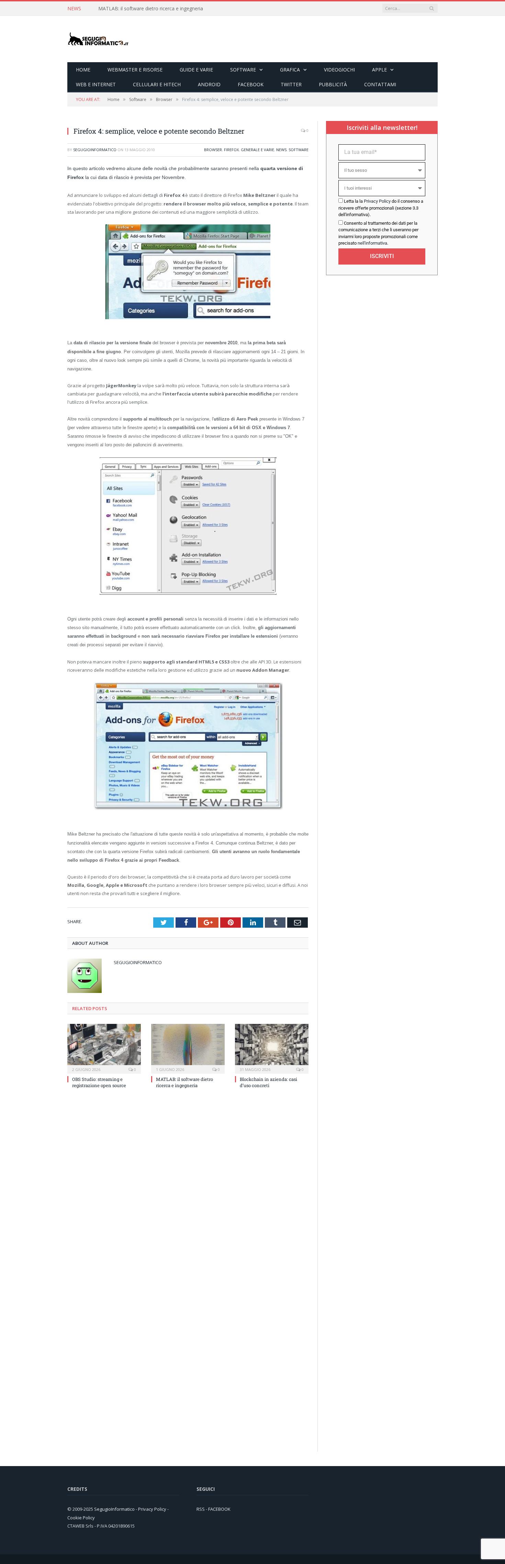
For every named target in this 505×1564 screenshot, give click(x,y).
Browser (213, 149)
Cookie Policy (81, 1518)
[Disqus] (187, 1186)
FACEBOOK (219, 1509)
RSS (201, 1509)
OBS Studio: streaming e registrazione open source (99, 1082)
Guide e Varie (196, 69)
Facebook (250, 84)
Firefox (231, 149)
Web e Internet (96, 84)
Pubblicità (333, 84)
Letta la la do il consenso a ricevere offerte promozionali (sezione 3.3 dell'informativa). (380, 208)
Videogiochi (339, 69)
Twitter (291, 84)
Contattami (380, 84)
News (281, 149)
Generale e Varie (257, 149)
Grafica (290, 69)
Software (243, 69)
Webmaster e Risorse (135, 69)
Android (209, 84)
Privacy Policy (377, 201)
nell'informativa (372, 243)
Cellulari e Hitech (157, 84)
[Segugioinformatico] (98, 39)
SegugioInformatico (94, 149)
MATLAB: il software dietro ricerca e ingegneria (150, 8)
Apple (379, 69)
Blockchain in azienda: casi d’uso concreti (268, 1082)
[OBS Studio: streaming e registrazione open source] (104, 1048)
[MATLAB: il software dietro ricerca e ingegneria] (188, 1048)
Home (83, 69)
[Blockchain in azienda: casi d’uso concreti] (271, 1048)
